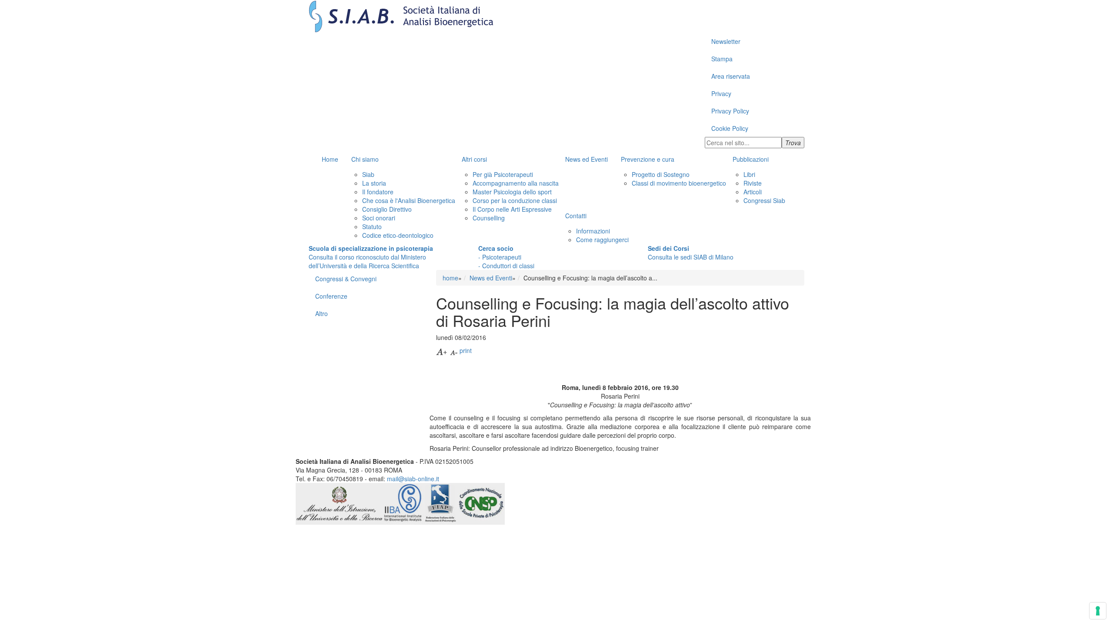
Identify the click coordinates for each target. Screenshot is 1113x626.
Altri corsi (474, 159)
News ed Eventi (586, 159)
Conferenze (331, 296)
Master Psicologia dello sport (512, 191)
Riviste (752, 183)
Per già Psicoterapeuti (503, 174)
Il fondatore (377, 191)
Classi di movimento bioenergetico (679, 183)
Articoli (752, 191)
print (466, 350)
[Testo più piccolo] (454, 350)
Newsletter (725, 41)
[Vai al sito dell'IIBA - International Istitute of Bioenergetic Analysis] (403, 502)
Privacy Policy (730, 111)
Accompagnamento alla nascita (516, 183)
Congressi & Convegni (346, 278)
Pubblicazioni (751, 159)
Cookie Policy (729, 128)
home (450, 277)
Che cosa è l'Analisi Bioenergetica (408, 200)
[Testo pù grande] (442, 350)
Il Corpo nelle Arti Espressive (512, 209)
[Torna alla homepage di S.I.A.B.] (556, 16)
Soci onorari (378, 217)
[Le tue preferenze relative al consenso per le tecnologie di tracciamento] (1098, 611)
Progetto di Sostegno (661, 174)
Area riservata (730, 76)
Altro (321, 313)
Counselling (489, 217)
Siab (368, 174)
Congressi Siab (764, 200)
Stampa (722, 58)
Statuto (372, 226)
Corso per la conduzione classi (515, 200)
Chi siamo (365, 159)
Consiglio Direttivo (387, 209)
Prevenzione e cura (647, 159)
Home (330, 159)
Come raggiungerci (602, 239)
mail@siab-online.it (413, 478)
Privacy (721, 93)
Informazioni (593, 230)
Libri (749, 174)
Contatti (575, 215)
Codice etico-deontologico (397, 235)
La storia (374, 183)
